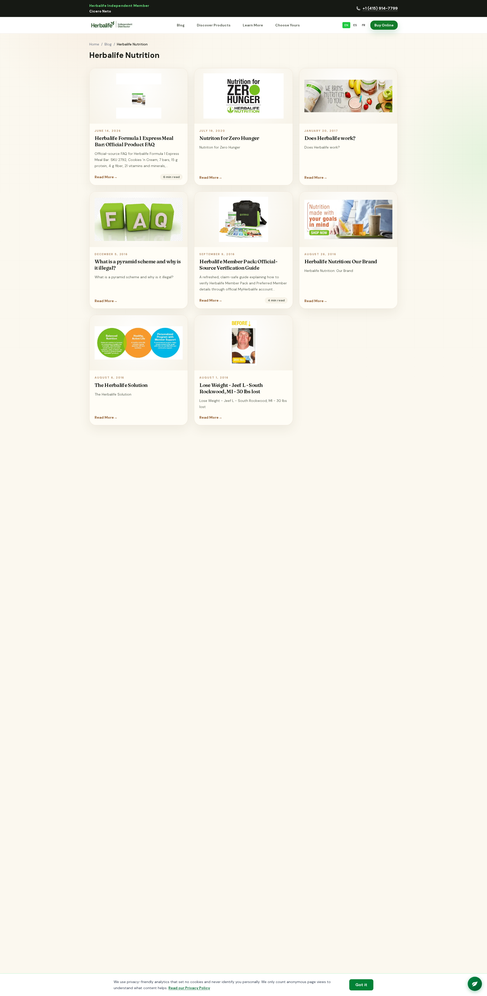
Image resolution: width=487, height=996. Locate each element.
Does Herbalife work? (329, 138)
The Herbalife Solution (121, 385)
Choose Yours (287, 25)
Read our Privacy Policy (189, 988)
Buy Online (384, 25)
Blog (181, 25)
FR (363, 25)
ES (355, 25)
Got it (361, 984)
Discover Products (214, 25)
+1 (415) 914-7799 (380, 8)
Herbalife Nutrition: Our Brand (340, 261)
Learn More (253, 25)
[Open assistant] (475, 984)
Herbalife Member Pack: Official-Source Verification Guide (238, 264)
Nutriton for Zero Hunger (229, 138)
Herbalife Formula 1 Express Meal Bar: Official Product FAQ (134, 141)
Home (94, 44)
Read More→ (106, 177)
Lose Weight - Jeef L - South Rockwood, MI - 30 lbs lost (231, 388)
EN (346, 25)
